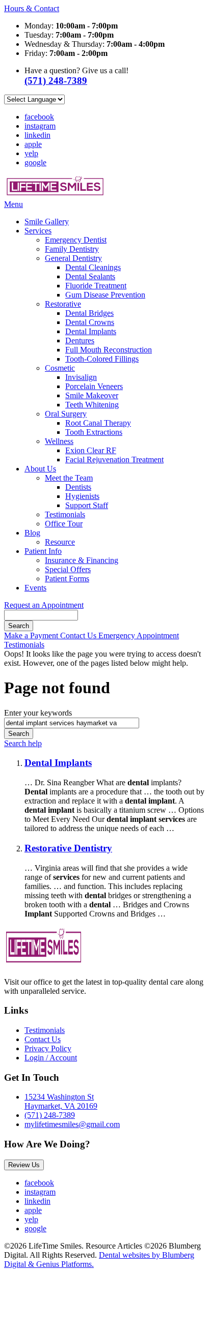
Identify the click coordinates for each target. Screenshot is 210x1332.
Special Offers (68, 569)
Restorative (63, 304)
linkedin (37, 135)
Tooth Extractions (93, 432)
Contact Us (79, 635)
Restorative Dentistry (68, 848)
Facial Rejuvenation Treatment (114, 459)
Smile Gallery (46, 221)
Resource (60, 542)
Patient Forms (67, 578)
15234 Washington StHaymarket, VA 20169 (60, 1101)
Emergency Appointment (138, 635)
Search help (23, 743)
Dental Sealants (90, 276)
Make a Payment (32, 635)
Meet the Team (69, 477)
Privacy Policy (47, 1048)
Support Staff (86, 505)
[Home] (55, 195)
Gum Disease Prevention (105, 294)
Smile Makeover (91, 395)
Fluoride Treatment (95, 285)
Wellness (59, 441)
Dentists (78, 487)
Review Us (24, 1165)
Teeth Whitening (92, 404)
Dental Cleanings (93, 267)
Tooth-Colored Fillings (102, 358)
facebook (39, 116)
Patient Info (43, 551)
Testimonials (65, 514)
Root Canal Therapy (98, 423)
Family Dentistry (72, 249)
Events (35, 587)
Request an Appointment (44, 605)
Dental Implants (90, 331)
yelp (31, 153)
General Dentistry (73, 258)
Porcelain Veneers (94, 386)
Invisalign (81, 377)
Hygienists (82, 496)
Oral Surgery (66, 413)
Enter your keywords (38, 712)
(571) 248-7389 (49, 1115)
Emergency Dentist (76, 239)
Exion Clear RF (90, 450)
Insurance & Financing (81, 560)
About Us (40, 468)
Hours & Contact (31, 8)
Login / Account (50, 1057)
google (35, 162)
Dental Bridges (89, 313)
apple (33, 144)
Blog (32, 532)
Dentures (79, 340)
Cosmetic (60, 368)
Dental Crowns (89, 322)
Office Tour (64, 523)
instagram (40, 126)
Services (37, 230)
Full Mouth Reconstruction (108, 349)
